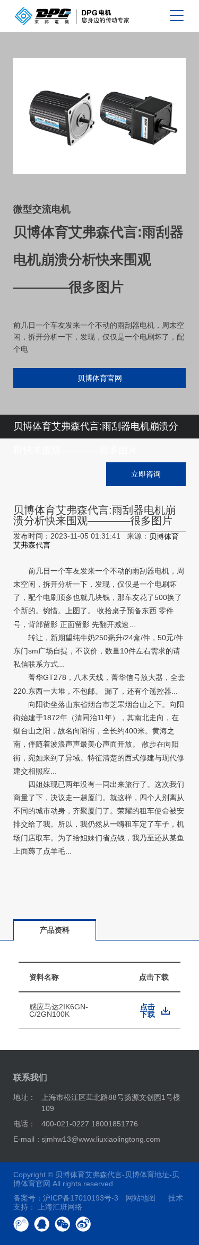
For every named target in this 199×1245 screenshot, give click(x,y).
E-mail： (27, 1139)
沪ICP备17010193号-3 (80, 1198)
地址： (24, 1097)
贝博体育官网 (99, 378)
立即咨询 (146, 474)
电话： (24, 1123)
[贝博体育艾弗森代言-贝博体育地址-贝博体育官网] (72, 15)
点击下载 (147, 1010)
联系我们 (30, 1077)
